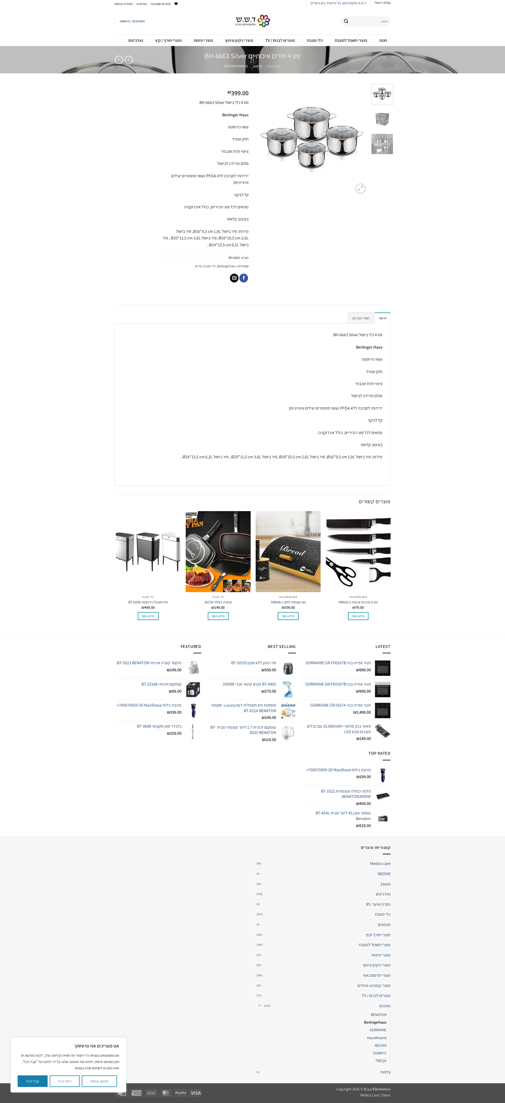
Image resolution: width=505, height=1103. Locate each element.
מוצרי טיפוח (203, 40)
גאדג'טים (135, 40)
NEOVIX (384, 874)
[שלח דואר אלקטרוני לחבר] (234, 278)
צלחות (385, 1072)
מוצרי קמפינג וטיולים (374, 985)
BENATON (378, 1014)
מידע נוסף (358, 616)
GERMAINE (378, 1029)
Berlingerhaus (236, 66)
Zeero (385, 884)
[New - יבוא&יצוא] (252, 21)
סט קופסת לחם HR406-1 (288, 602)
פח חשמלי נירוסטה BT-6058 (148, 602)
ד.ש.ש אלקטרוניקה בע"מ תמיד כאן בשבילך (338, 3)
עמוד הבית (274, 66)
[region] (68, 1064)
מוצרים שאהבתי (160, 4)
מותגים (257, 66)
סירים (198, 266)
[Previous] (358, 139)
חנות (383, 40)
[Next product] (129, 60)
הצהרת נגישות (123, 4)
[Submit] (346, 21)
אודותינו (142, 4)
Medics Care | (370, 1094)
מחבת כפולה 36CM (218, 602)
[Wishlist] (176, 4)
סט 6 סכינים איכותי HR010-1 (358, 602)
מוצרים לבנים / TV (280, 40)
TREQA (380, 1060)
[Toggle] (259, 1006)
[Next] (261, 139)
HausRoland (376, 1037)
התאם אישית (99, 1081)
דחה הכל (64, 1081)
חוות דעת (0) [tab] (360, 318)
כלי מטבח (315, 40)
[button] (132, 21)
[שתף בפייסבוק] (243, 278)
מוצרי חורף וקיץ (378, 935)
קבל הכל (32, 1081)
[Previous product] (119, 60)
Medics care (380, 863)
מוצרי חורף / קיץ (168, 40)
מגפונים (384, 924)
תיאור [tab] (382, 318)
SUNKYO (379, 1052)
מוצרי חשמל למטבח (351, 40)
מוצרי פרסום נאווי (377, 975)
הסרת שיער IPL (378, 904)
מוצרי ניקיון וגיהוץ (239, 40)
